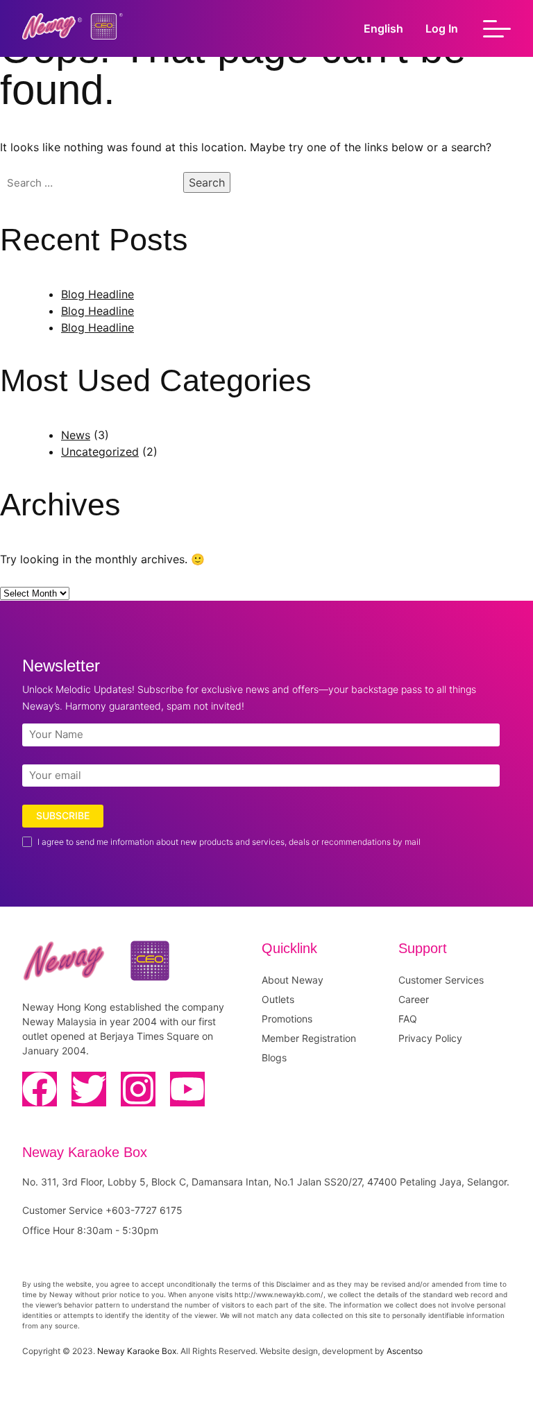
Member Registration (309, 1038)
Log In (441, 28)
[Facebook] (39, 1089)
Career (413, 999)
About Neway (292, 980)
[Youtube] (187, 1089)
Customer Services (441, 980)
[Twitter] (88, 1089)
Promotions (287, 1019)
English (383, 28)
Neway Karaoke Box (136, 1351)
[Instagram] (138, 1089)
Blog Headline (97, 294)
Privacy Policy (430, 1038)
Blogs (274, 1057)
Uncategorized (100, 452)
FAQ (407, 1019)
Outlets (278, 999)
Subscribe (63, 815)
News (75, 435)
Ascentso (405, 1351)
